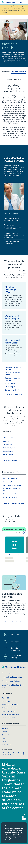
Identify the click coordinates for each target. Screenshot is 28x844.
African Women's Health (13, 368)
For (7, 745)
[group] (11, 550)
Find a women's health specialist (14, 529)
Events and (8, 711)
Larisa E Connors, (12, 555)
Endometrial (10, 494)
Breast (8, 451)
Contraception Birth (12, 485)
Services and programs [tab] (19, 71)
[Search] (21, 2)
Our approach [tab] (6, 71)
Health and (9, 718)
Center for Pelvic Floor (12, 374)
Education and (11, 681)
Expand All (7, 213)
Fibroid (10, 387)
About (5, 728)
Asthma (8, 444)
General (11, 390)
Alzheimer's (10, 438)
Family (10, 383)
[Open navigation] (25, 2)
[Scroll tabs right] (27, 71)
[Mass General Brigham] (8, 2)
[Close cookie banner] (21, 825)
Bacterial (9, 448)
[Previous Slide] (20, 532)
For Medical (10, 714)
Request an (10, 704)
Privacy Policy (8, 840)
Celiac (8, 454)
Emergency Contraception (12, 489)
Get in (6, 701)
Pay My (5, 698)
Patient (7, 673)
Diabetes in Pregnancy (12, 379)
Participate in (9, 708)
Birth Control (10, 478)
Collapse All (15, 213)
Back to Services (8, 21)
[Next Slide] (24, 532)
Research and (12, 677)
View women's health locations (14, 622)
